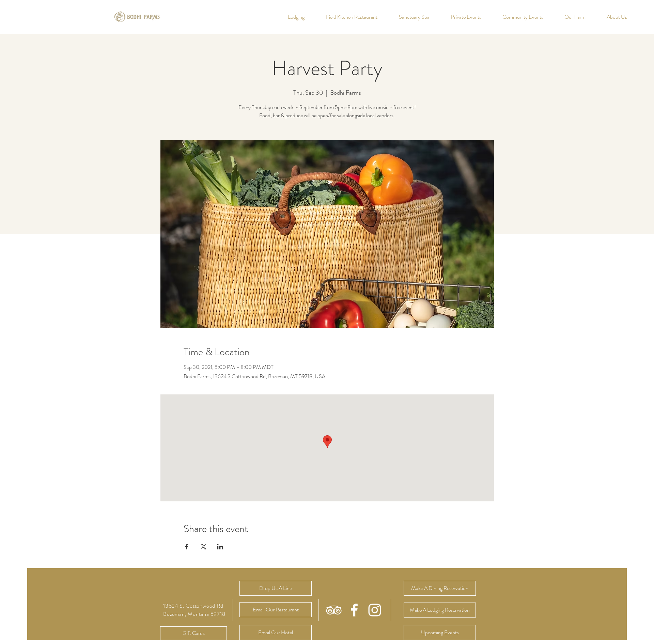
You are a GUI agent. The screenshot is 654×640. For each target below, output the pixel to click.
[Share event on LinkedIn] (220, 546)
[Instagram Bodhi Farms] (374, 610)
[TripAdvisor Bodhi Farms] (333, 610)
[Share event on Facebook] (187, 546)
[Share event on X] (203, 546)
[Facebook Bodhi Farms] (354, 610)
